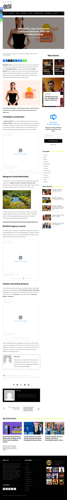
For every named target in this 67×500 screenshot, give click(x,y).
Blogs (5, 13)
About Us (4, 1)
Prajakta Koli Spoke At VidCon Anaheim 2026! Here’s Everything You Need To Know (54, 438)
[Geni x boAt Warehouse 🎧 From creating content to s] (61, 469)
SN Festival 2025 (47, 173)
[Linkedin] (15, 60)
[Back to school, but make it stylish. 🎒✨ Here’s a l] (61, 482)
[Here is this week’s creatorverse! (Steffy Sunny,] (55, 469)
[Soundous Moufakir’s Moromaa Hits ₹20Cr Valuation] (46, 217)
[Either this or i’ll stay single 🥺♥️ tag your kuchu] (55, 482)
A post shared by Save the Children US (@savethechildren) (20, 171)
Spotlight (46, 175)
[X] (10, 60)
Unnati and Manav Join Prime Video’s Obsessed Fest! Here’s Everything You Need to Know (33, 438)
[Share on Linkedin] (28, 385)
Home (4, 53)
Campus (30, 13)
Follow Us (55, 13)
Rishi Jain (39, 37)
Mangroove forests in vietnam (22, 377)
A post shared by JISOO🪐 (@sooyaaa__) (20, 338)
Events (17, 13)
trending (5, 379)
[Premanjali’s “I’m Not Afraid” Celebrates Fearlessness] (46, 192)
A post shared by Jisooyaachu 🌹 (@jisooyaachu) (20, 278)
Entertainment (9, 53)
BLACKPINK (8, 375)
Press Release (48, 13)
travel (45, 179)
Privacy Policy (9, 1)
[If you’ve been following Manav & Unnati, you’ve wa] (49, 482)
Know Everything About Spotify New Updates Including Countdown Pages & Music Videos (28, 409)
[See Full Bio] (30, 366)
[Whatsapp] (24, 60)
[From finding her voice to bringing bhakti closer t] (49, 469)
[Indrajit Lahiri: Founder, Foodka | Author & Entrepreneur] (46, 225)
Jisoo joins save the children (9, 377)
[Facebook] (5, 60)
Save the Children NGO (34, 377)
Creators (48, 94)
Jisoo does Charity (26, 375)
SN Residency (24, 13)
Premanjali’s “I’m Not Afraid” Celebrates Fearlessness (51, 98)
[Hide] (0, 22)
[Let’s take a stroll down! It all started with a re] (49, 475)
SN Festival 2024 (47, 170)
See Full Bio (26, 366)
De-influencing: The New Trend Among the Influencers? (23, 222)
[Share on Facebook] (14, 385)
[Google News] (19, 60)
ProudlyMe (46, 168)
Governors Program (38, 13)
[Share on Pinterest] (24, 385)
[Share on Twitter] (17, 385)
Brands (45, 159)
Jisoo (20, 375)
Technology (46, 177)
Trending (46, 181)
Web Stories (11, 13)
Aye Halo (45, 155)
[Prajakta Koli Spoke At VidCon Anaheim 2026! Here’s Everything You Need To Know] (54, 428)
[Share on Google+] (21, 385)
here (7, 112)
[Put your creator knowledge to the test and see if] (55, 475)
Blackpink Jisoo (15, 375)
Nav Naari (46, 166)
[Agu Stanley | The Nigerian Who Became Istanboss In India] (46, 200)
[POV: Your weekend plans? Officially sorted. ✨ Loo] (61, 475)
